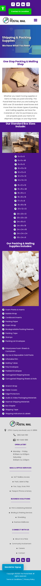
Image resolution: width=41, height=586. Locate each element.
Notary (28, 491)
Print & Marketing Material (22, 508)
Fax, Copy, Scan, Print (21, 486)
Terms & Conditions (14, 579)
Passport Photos (18, 491)
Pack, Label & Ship (22, 482)
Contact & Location (20, 11)
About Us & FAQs (21, 539)
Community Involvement (21, 544)
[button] (3, 8)
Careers (22, 548)
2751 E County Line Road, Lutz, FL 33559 (22, 430)
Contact (21, 553)
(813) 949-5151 (22, 435)
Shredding (22, 517)
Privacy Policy (29, 579)
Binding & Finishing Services (21, 513)
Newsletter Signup (13, 567)
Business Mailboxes (21, 522)
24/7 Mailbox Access (22, 477)
